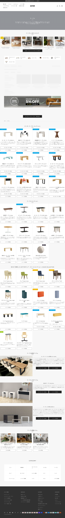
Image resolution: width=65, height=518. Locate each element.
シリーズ (9, 4)
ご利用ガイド (40, 496)
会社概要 (56, 494)
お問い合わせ (5, 7)
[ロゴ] (32, 6)
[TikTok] (20, 513)
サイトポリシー (40, 507)
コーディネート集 (14, 5)
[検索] (59, 5)
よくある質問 (40, 501)
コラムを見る (8, 450)
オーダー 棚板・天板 (7, 503)
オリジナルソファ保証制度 (25, 501)
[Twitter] (7, 513)
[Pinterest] (15, 513)
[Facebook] (17, 513)
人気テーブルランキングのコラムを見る (32, 50)
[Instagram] (4, 513)
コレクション (15, 4)
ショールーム (57, 496)
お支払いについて (41, 498)
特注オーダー (23, 494)
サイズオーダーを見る (8, 147)
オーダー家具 (22, 4)
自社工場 (56, 498)
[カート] (61, 6)
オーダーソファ (6, 494)
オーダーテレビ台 (7, 501)
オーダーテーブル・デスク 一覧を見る (32, 116)
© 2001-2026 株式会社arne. (8, 514)
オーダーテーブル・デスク (8, 496)
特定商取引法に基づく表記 (42, 503)
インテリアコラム (6, 5)
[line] (10, 513)
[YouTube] (12, 513)
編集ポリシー (40, 509)
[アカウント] (57, 5)
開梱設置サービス (24, 498)
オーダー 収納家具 (7, 498)
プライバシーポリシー (42, 505)
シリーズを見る (8, 150)
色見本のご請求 (21, 5)
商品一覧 (4, 4)
